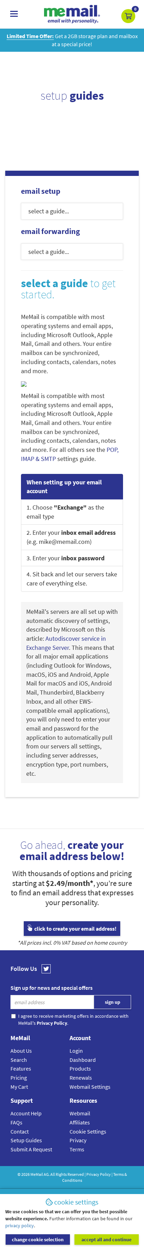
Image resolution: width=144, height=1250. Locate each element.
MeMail (36, 1174)
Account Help (26, 1113)
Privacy (78, 1140)
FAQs (16, 1122)
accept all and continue (106, 1239)
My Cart (19, 1086)
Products (80, 1068)
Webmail (80, 1113)
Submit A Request (31, 1149)
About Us (21, 1050)
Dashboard (83, 1059)
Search (18, 1059)
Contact (19, 1131)
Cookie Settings (88, 1131)
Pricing (18, 1077)
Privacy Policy (98, 1174)
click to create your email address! (74, 928)
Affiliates (80, 1122)
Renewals (81, 1077)
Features (20, 1068)
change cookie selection (38, 1239)
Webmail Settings (90, 1086)
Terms (77, 1149)
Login (76, 1050)
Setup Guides (26, 1140)
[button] (128, 16)
